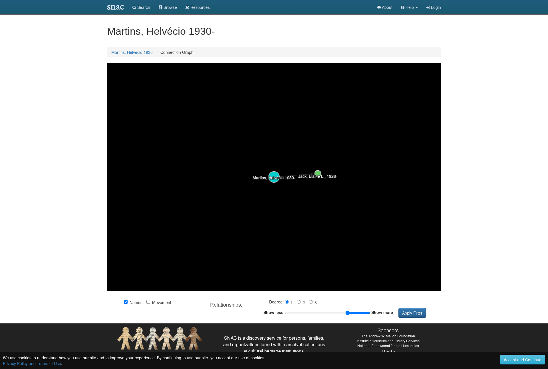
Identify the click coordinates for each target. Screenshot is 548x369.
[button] (409, 7)
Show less (273, 312)
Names (136, 302)
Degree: (277, 302)
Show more (382, 312)
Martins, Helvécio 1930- (132, 52)
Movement (161, 302)
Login (435, 7)
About (386, 7)
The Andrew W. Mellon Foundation (388, 335)
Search (143, 7)
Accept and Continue (522, 359)
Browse (169, 7)
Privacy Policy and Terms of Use (32, 363)
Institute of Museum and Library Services (388, 340)
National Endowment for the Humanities (388, 345)
